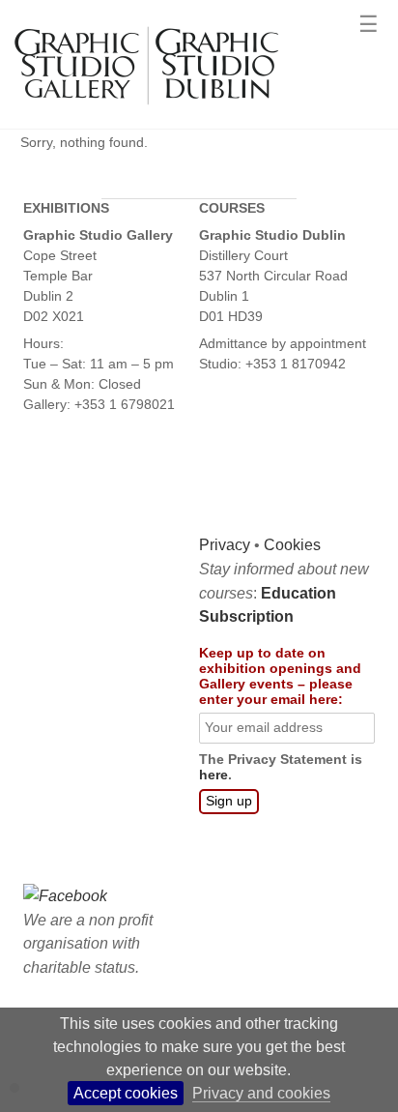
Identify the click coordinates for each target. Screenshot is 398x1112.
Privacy (224, 544)
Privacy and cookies (261, 1093)
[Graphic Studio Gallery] (145, 114)
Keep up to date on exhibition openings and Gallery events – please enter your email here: (280, 676)
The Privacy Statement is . (280, 766)
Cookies (292, 544)
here (213, 774)
